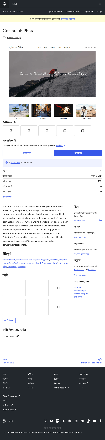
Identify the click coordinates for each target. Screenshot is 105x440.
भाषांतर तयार (12, 266)
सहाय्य (56, 378)
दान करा (83, 383)
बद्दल (4, 374)
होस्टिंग (5, 383)
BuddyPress (10, 409)
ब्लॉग (30, 260)
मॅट (5, 400)
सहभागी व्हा (83, 374)
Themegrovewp (14, 37)
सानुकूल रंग (36, 260)
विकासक (57, 383)
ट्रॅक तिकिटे (78, 297)
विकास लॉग (77, 288)
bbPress (8, 405)
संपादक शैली (63, 260)
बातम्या (22, 263)
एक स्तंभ (28, 263)
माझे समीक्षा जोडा (79, 220)
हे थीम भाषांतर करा (80, 275)
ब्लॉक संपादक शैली (22, 260)
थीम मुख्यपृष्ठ (7, 197)
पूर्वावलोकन (27, 153)
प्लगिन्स (31, 383)
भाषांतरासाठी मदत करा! (68, 19)
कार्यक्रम (82, 378)
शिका (56, 374)
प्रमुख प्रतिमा (7, 263)
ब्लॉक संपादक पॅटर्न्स (9, 260)
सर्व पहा (100, 220)
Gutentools (15, 162)
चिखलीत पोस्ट (58, 263)
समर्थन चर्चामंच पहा (80, 237)
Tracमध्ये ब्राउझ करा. (81, 294)
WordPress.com (11, 396)
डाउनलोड (78, 153)
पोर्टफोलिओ (35, 263)
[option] (13, 288)
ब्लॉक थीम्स (15, 263)
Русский (92, 269)
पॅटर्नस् (30, 387)
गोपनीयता (6, 387)
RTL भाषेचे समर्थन (46, 263)
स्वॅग (80, 387)
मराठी (11, 421)
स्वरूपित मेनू (54, 260)
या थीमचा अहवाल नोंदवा (81, 254)
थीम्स (4, 11)
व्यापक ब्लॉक (21, 266)
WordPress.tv (61, 387)
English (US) (79, 269)
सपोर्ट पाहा (59, 145)
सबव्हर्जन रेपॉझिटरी (80, 291)
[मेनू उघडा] (101, 4)
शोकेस (30, 374)
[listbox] (36, 297)
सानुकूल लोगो (45, 260)
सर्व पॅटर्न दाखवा (9, 320)
